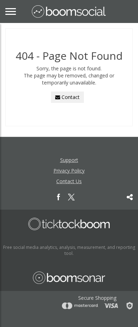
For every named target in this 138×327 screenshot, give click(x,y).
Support (69, 160)
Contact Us (69, 181)
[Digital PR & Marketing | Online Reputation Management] (69, 224)
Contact (70, 97)
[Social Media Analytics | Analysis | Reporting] (69, 11)
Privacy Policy (69, 170)
